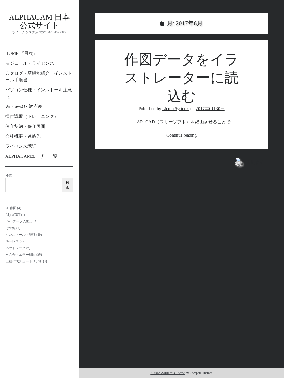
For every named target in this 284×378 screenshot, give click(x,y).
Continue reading (181, 135)
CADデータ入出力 (19, 221)
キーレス (12, 241)
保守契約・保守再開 (25, 126)
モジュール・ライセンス (29, 63)
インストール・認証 (21, 235)
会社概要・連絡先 (23, 136)
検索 (9, 176)
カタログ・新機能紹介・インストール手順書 (38, 76)
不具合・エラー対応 (21, 255)
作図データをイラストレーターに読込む (181, 78)
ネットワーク (16, 248)
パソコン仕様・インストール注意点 (38, 93)
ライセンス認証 (20, 146)
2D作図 (11, 208)
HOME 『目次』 (21, 53)
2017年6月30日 (210, 108)
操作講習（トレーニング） (32, 116)
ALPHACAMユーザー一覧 (31, 156)
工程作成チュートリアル (24, 261)
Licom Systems (175, 108)
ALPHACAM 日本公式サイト (39, 21)
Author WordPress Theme (167, 373)
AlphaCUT (13, 215)
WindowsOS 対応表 (23, 106)
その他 (11, 228)
